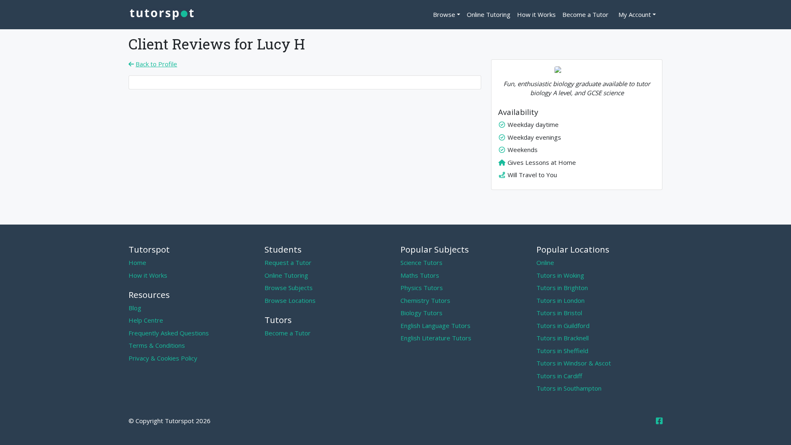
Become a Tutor (585, 14)
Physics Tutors (421, 287)
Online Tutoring (488, 14)
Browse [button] (444, 14)
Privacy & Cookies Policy (163, 358)
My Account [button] (634, 14)
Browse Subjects (288, 287)
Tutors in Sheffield (562, 351)
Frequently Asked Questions (169, 333)
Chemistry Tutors (425, 300)
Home (137, 262)
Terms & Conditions (157, 345)
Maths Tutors (419, 275)
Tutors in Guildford (563, 325)
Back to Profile (156, 64)
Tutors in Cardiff (559, 376)
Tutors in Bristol (559, 313)
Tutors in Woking (560, 275)
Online (545, 262)
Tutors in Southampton (568, 388)
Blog (135, 308)
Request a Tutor (287, 262)
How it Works (536, 14)
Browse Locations (290, 300)
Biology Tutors (421, 313)
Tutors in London (560, 300)
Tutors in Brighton (562, 287)
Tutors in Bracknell (562, 338)
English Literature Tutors (435, 338)
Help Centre (146, 320)
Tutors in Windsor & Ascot (573, 363)
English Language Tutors (435, 325)
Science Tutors (421, 262)
